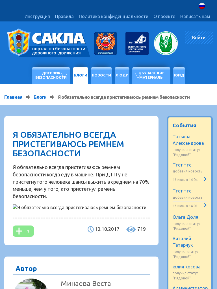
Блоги (80, 75)
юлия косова (187, 266)
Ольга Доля (185, 217)
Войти (198, 37)
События (184, 125)
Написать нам (195, 16)
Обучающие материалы (151, 75)
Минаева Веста (86, 283)
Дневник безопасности (51, 75)
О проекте (164, 16)
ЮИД (179, 75)
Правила (64, 16)
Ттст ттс (182, 164)
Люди (122, 75)
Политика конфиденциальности (113, 16)
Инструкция (37, 16)
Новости (101, 75)
